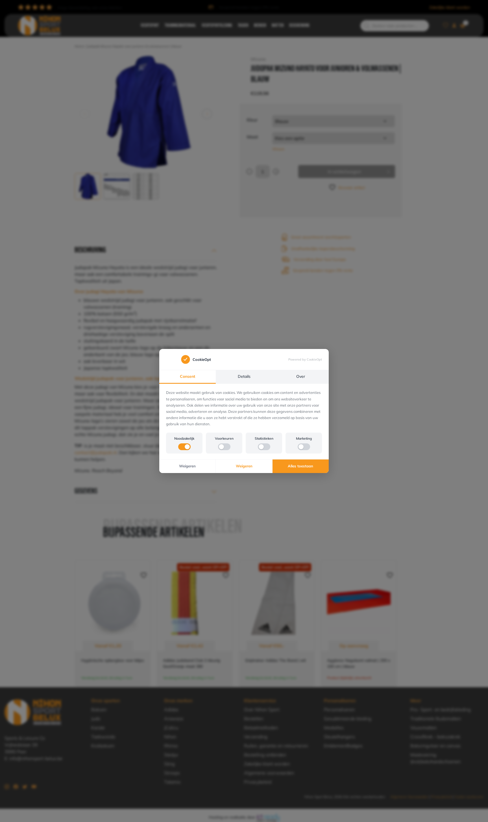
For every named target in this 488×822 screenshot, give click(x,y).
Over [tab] (300, 376)
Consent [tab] (187, 376)
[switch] (184, 446)
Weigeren (187, 466)
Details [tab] (244, 376)
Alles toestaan (300, 466)
